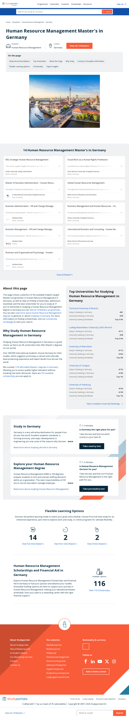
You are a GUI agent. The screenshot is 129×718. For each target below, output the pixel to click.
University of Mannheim (80, 346)
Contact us (15, 665)
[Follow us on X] (107, 662)
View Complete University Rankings (103, 403)
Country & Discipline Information (90, 61)
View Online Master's (97, 543)
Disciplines (16, 22)
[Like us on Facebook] (86, 662)
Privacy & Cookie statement (106, 699)
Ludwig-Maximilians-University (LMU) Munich (90, 327)
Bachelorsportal (54, 645)
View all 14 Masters (79, 45)
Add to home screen (96, 671)
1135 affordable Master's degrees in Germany (36, 367)
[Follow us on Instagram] (114, 662)
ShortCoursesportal (55, 661)
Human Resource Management (33, 22)
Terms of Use (75, 699)
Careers (14, 661)
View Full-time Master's (33, 543)
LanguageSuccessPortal (57, 677)
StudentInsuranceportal (57, 673)
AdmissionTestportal (56, 665)
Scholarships (76, 4)
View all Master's (64, 274)
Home (8, 22)
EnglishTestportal (54, 669)
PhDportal (51, 653)
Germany (49, 22)
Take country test (92, 446)
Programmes (42, 4)
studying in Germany (40, 316)
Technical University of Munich (83, 308)
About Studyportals (19, 645)
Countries (65, 4)
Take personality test (94, 488)
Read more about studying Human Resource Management (41, 489)
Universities (54, 4)
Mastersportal (53, 649)
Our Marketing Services (21, 657)
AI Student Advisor (18, 653)
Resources (87, 4)
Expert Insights (52, 66)
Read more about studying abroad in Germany (35, 447)
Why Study (70, 61)
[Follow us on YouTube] (100, 662)
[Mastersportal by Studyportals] (10, 4)
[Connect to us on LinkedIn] (93, 662)
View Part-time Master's (65, 543)
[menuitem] (42, 4)
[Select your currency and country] (86, 646)
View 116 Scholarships (99, 590)
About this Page (55, 61)
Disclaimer (122, 699)
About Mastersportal (20, 649)
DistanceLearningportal (57, 657)
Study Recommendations (19, 61)
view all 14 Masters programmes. (44, 309)
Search (119, 713)
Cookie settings (88, 699)
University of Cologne (79, 365)
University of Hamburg (80, 384)
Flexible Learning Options (19, 66)
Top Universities (39, 61)
